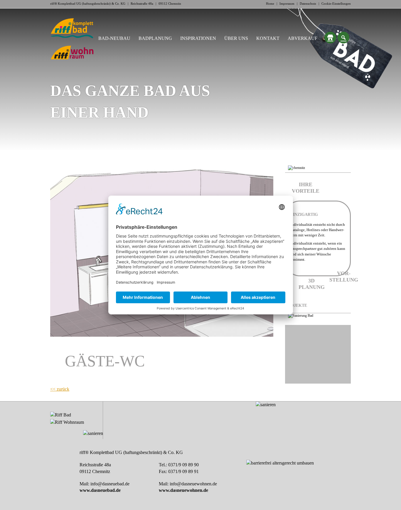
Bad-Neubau (114, 38)
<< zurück (59, 389)
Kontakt (267, 38)
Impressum (286, 3)
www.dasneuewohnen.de (183, 490)
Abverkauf (302, 38)
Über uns (236, 38)
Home (270, 3)
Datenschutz (308, 3)
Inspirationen (198, 38)
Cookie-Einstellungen (336, 3)
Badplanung (155, 38)
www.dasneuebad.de (100, 490)
